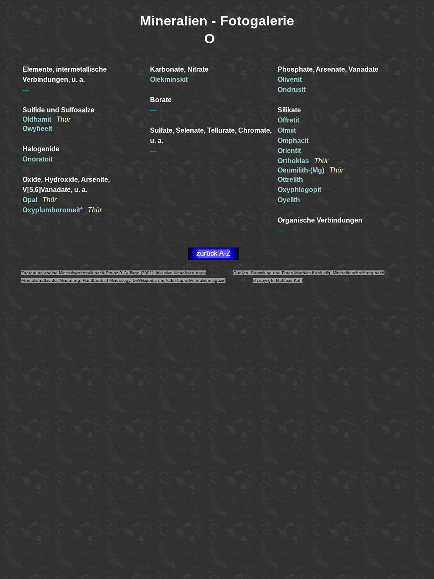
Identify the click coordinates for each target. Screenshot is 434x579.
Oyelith (289, 199)
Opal (30, 199)
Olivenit (290, 79)
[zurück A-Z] (213, 258)
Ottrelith (290, 179)
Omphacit (293, 140)
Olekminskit (169, 79)
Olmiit (287, 130)
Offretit (288, 120)
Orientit (289, 150)
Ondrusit (292, 89)
